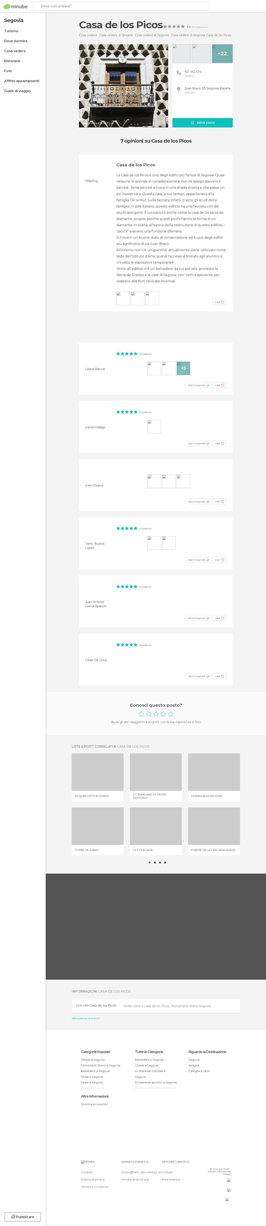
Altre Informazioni (94, 1096)
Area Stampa (171, 1179)
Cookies (86, 1172)
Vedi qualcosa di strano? (86, 1018)
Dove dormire (16, 41)
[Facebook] (212, 1163)
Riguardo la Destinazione (207, 1052)
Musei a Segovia (92, 1076)
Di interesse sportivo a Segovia (156, 1082)
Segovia (194, 1059)
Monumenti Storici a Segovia (100, 1065)
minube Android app (135, 1179)
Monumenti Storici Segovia (191, 1006)
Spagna (193, 1065)
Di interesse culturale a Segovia (150, 1073)
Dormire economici (94, 1104)
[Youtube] (228, 1163)
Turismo (11, 31)
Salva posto (206, 123)
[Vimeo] (222, 1163)
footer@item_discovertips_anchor (144, 1172)
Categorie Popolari (95, 1052)
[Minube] (15, 6)
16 (193, 27)
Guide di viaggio (17, 91)
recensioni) (201, 27)
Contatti (167, 1172)
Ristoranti (12, 61)
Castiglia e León (199, 1071)
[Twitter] (217, 1163)
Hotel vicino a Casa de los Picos (147, 1006)
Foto (8, 71)
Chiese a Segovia (93, 1059)
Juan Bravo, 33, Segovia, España (207, 88)
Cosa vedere (15, 51)
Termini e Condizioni (94, 1186)
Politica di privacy (93, 1179)
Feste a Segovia (92, 1082)
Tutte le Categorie (149, 1052)
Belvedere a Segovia (95, 1071)
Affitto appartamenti (21, 81)
